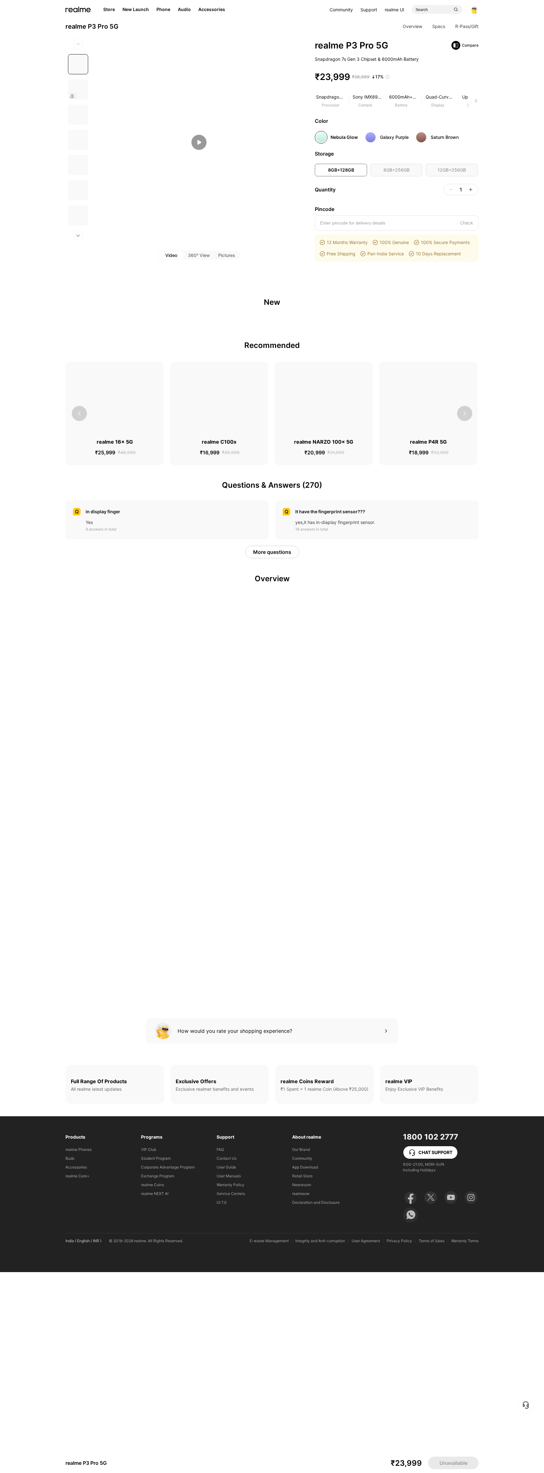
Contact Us (226, 1359)
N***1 (315, 564)
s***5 (105, 612)
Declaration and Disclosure (316, 1403)
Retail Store (302, 1376)
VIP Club (148, 1350)
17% (379, 90)
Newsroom (301, 1385)
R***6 (315, 616)
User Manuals (229, 1376)
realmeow (300, 1394)
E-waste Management (269, 1442)
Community (341, 23)
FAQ (220, 1350)
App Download (305, 1368)
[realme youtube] (450, 1398)
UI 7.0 (222, 1403)
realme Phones (78, 1350)
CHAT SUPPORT (435, 1353)
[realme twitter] (430, 1398)
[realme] (78, 23)
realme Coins (152, 1385)
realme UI (394, 23)
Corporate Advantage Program (168, 1368)
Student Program (156, 1359)
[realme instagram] (471, 1398)
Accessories (76, 1368)
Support (368, 23)
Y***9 (105, 564)
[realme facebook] (410, 1398)
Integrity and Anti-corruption (320, 1442)
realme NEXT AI (154, 1394)
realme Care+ (77, 1376)
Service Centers (231, 1394)
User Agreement (366, 1442)
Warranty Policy (230, 1385)
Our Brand (301, 1350)
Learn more (107, 1425)
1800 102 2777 (430, 1337)
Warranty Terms (465, 1442)
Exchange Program (157, 1376)
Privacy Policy (399, 1442)
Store (109, 23)
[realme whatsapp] (410, 1416)
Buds (69, 1359)
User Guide (226, 1368)
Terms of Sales (432, 1442)
